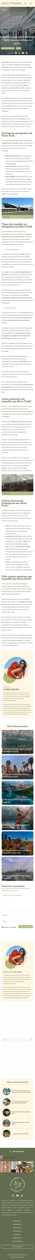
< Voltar (4, 9)
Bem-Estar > (17, 1227)
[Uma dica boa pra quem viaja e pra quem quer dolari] (27, 1166)
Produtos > (17, 1231)
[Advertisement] (17, 1019)
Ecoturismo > (17, 1224)
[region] (17, 1247)
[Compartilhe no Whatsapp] (19, 53)
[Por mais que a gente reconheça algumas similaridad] (5, 1166)
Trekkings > (17, 1221)
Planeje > (17, 1234)
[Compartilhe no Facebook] (16, 53)
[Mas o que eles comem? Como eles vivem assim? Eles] (16, 1166)
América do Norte (8, 48)
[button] (25, 3)
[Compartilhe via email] (23, 53)
